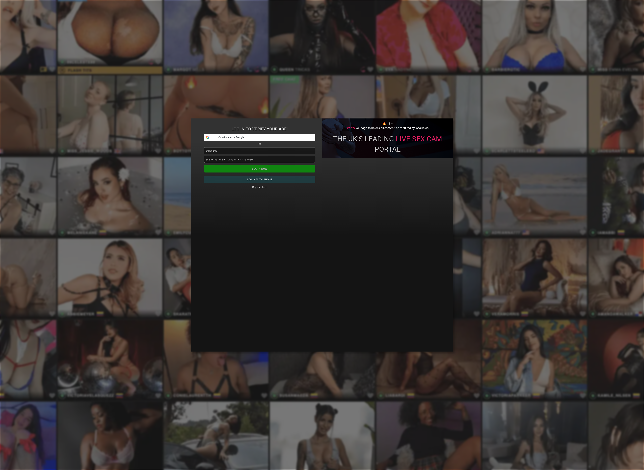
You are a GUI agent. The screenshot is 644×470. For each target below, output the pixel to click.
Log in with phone (259, 179)
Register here (259, 187)
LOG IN (259, 168)
